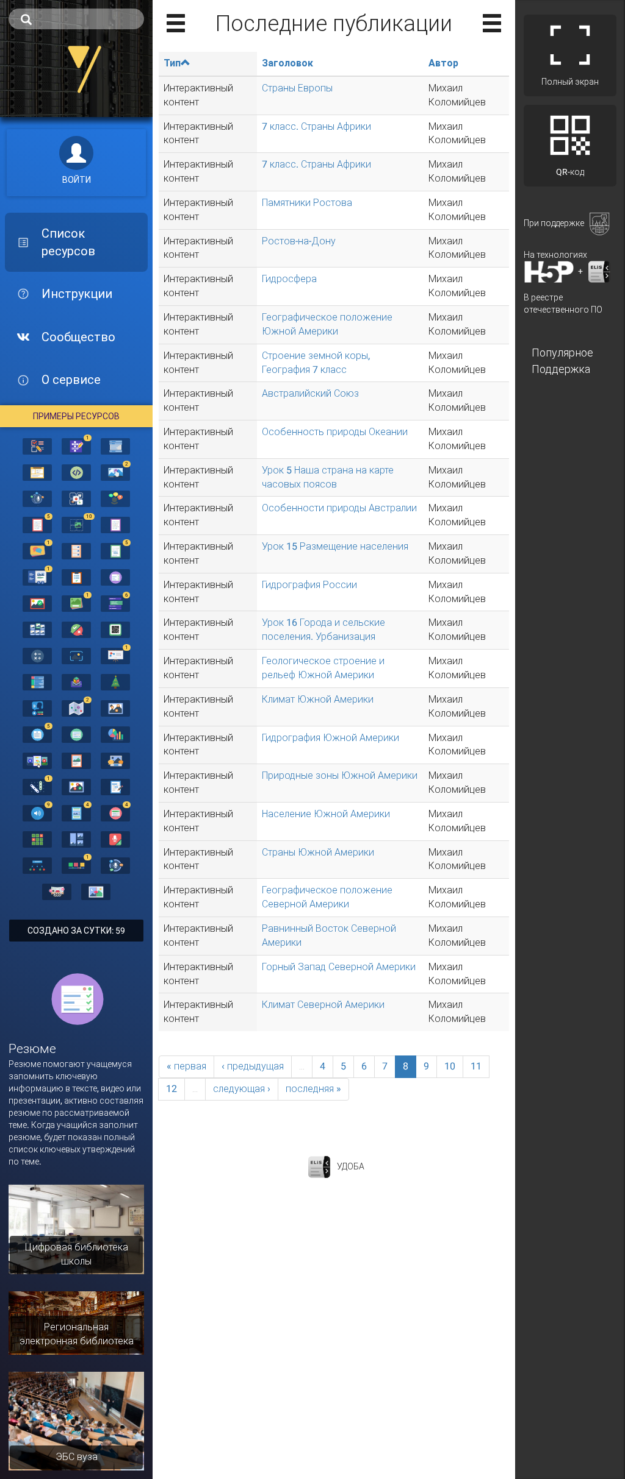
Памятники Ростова (307, 202)
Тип (172, 63)
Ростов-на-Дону (299, 241)
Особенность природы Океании (335, 432)
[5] (37, 524)
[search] (76, 19)
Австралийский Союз (310, 393)
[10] (76, 524)
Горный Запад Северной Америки (339, 967)
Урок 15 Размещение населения (335, 546)
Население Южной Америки (326, 814)
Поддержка (561, 369)
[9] (37, 812)
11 (476, 1066)
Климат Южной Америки (318, 699)
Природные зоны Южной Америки (339, 775)
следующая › (241, 1088)
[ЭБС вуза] (76, 1420)
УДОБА (350, 1166)
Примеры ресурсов (76, 416)
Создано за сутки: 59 (76, 930)
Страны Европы (297, 88)
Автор (443, 63)
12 (171, 1088)
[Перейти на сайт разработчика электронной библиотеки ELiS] (319, 1166)
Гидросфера (289, 279)
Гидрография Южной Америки (330, 737)
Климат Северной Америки (323, 1004)
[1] (76, 445)
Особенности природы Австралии (339, 508)
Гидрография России (309, 585)
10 (449, 1066)
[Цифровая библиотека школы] (76, 1228)
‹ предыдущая (253, 1066)
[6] (115, 603)
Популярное (562, 352)
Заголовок (287, 63)
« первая (186, 1066)
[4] (76, 812)
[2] (115, 472)
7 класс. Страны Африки (316, 126)
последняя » (313, 1088)
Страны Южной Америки (318, 852)
